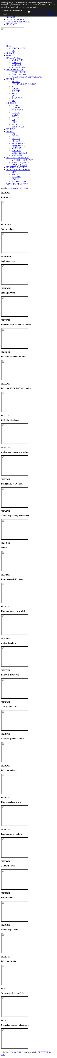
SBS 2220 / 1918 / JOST (22, 67)
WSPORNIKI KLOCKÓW (18, 169)
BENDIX (16, 81)
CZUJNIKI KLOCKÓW (17, 184)
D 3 (13, 119)
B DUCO (16, 108)
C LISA (15, 105)
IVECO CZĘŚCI (19, 72)
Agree (5, 14)
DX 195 (15, 117)
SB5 (13, 86)
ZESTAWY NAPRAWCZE (18, 22)
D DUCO (16, 112)
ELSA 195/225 (18, 127)
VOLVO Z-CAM (19, 165)
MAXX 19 (16, 150)
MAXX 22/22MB (19, 153)
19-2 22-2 (16, 141)
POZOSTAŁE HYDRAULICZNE (27, 77)
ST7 (13, 100)
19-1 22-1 (16, 139)
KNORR (10, 79)
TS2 (13, 51)
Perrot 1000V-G (18, 143)
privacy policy (32, 7)
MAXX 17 (16, 148)
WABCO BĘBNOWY (21, 162)
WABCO (10, 131)
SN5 (14, 96)
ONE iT (17, 1052)
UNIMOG (10, 129)
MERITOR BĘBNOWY (22, 160)
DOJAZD (10, 17)
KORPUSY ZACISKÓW (17, 167)
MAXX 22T (17, 155)
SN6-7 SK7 (17, 98)
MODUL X (17, 65)
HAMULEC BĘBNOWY (17, 158)
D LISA (15, 115)
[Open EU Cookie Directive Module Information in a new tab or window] (41, 13)
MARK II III (17, 60)
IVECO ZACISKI (19, 74)
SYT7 (14, 93)
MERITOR (11, 103)
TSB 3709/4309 (18, 48)
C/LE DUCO (17, 110)
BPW (8, 46)
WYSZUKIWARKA (15, 19)
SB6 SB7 (16, 89)
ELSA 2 (15, 124)
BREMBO (11, 53)
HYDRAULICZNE (14, 70)
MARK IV (16, 62)
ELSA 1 (15, 122)
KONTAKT (11, 24)
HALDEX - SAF (13, 58)
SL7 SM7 (16, 91)
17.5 (13, 134)
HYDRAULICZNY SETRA (24, 84)
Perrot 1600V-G (18, 146)
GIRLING (10, 55)
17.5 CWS (16, 136)
